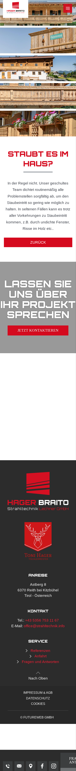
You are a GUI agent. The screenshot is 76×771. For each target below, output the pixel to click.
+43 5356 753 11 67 (42, 620)
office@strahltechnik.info (44, 626)
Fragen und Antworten (40, 662)
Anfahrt (40, 656)
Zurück (38, 242)
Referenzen (40, 651)
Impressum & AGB (38, 692)
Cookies (38, 703)
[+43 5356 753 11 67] (7, 766)
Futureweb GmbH (38, 717)
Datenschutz (38, 698)
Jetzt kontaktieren (38, 330)
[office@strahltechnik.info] (19, 766)
